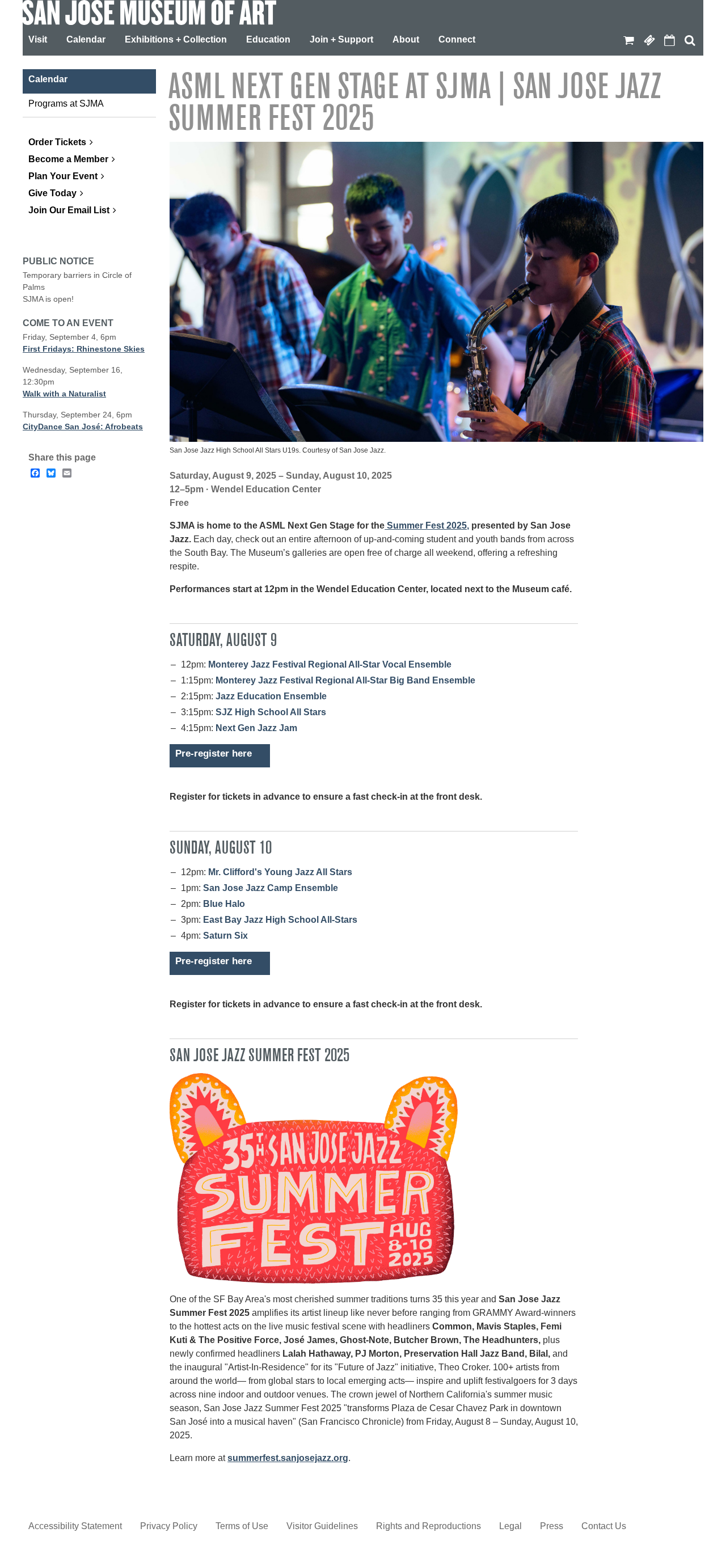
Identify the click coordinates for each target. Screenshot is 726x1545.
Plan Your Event (63, 176)
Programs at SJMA (66, 103)
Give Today (52, 193)
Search (690, 40)
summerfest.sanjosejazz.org (287, 1458)
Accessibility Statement (75, 1526)
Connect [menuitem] (456, 39)
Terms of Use (242, 1526)
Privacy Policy (168, 1526)
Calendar (669, 40)
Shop (628, 40)
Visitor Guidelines (322, 1526)
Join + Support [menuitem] (341, 39)
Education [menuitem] (268, 39)
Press (551, 1526)
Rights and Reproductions (428, 1526)
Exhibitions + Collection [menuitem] (176, 39)
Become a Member (68, 159)
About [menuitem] (405, 39)
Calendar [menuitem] (85, 39)
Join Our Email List (68, 210)
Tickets (649, 40)
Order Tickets (57, 142)
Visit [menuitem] (37, 39)
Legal (510, 1526)
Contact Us (603, 1526)
